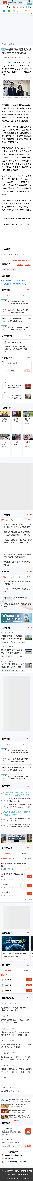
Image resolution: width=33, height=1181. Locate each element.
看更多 (29, 289)
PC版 (4, 1171)
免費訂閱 (28, 1146)
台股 (4, 44)
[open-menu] (2, 7)
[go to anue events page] (24, 7)
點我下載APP (24, 224)
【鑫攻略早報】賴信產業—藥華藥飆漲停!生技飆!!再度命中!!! (13, 396)
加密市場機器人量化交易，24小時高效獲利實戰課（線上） (20, 320)
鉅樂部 (23, 1171)
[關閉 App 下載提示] (2, 2)
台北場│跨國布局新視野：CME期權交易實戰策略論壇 (18, 311)
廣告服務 (8, 1175)
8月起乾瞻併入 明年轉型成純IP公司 (14, 284)
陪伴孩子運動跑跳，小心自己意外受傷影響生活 (27, 420)
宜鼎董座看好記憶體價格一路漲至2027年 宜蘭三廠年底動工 (16, 420)
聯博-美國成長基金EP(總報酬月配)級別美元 (14, 864)
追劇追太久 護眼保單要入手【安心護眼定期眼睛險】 (28, 443)
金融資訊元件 (16, 1175)
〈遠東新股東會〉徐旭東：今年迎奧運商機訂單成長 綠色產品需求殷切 (14, 386)
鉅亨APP (10, 1171)
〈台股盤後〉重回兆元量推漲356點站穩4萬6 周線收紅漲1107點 (16, 443)
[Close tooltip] (27, 15)
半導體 (8, 990)
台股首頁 (20, 264)
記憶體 (8, 979)
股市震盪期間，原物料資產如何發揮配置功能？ (4, 420)
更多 (29, 520)
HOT (9, 301)
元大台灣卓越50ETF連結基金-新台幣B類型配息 (13, 875)
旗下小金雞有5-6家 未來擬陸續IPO (14, 280)
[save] (23, 11)
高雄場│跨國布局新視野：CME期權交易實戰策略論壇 (18, 328)
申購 (29, 876)
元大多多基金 (5, 892)
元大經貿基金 (5, 884)
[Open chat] (29, 11)
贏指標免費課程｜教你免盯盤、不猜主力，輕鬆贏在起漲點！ (19, 302)
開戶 (29, 866)
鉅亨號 (17, 1171)
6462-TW (11, 62)
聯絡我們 (25, 1175)
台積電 (8, 985)
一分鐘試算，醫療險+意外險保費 (4, 443)
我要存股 (27, 264)
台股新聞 (11, 44)
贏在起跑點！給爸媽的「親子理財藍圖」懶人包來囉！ (16, 260)
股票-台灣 (10, 879)
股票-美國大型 (12, 869)
